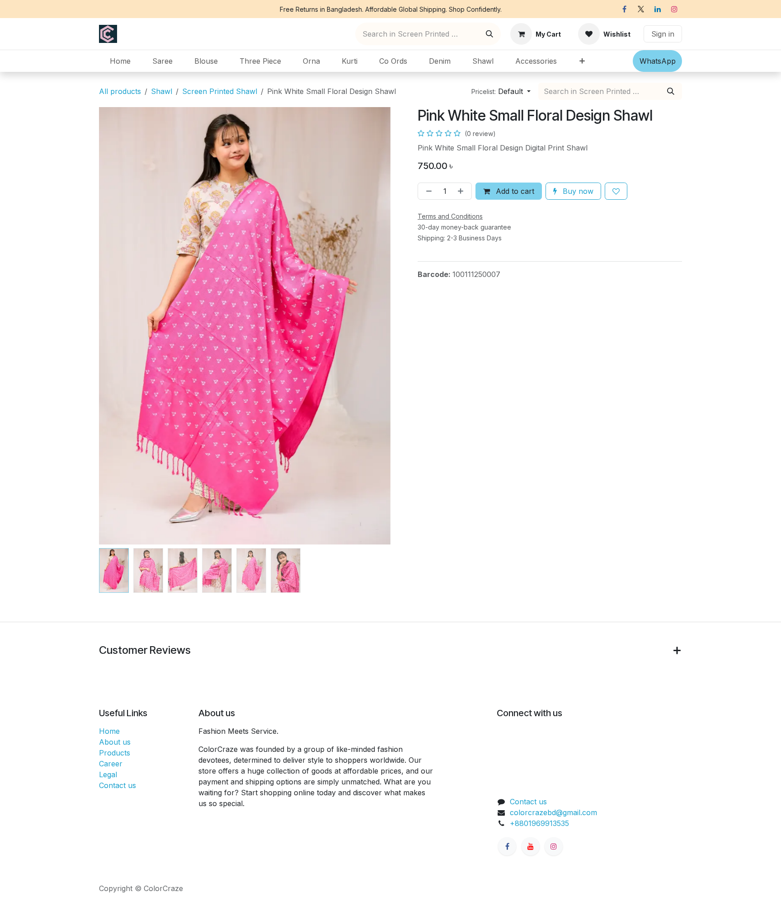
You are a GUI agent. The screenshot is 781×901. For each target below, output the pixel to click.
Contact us (117, 785)
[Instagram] (674, 9)
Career (110, 763)
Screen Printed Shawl (219, 91)
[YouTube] (531, 846)
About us (115, 741)
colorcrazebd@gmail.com (553, 812)
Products (114, 752)
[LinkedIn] (657, 9)
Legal (108, 774)
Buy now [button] (576, 191)
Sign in (662, 33)
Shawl (161, 91)
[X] (641, 9)
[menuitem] (120, 61)
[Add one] (462, 191)
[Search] (489, 34)
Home (109, 731)
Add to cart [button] (514, 191)
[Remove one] (427, 191)
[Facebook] (624, 9)
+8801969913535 (539, 823)
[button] (501, 91)
